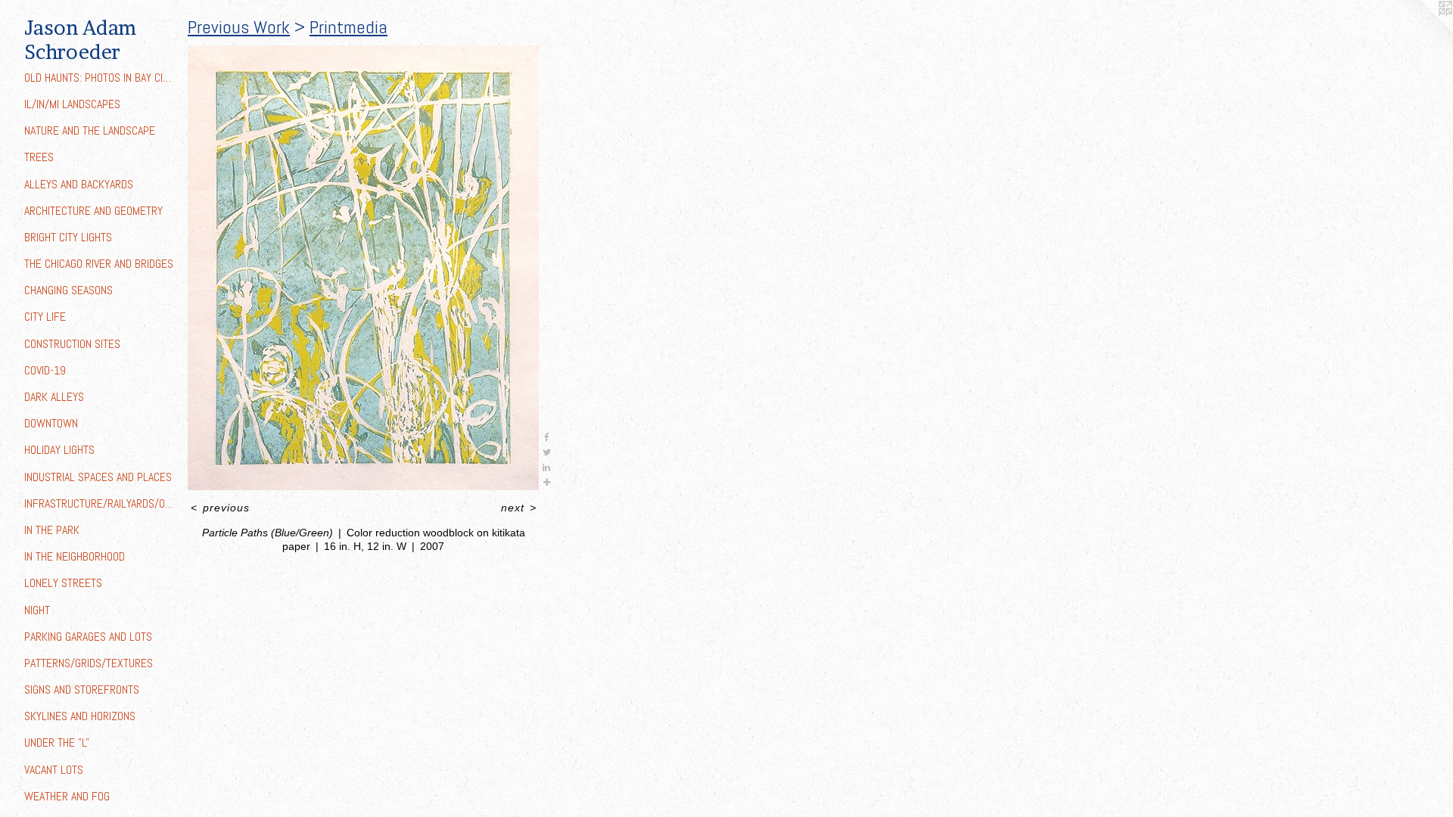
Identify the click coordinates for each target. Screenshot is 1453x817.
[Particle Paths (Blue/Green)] (363, 267)
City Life (45, 317)
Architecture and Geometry (93, 211)
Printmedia (348, 27)
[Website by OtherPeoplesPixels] (1422, 30)
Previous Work (239, 27)
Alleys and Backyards (78, 184)
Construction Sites (72, 344)
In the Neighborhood (74, 556)
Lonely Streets (63, 583)
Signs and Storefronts (81, 689)
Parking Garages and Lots (88, 637)
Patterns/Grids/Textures (88, 663)
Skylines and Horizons (79, 716)
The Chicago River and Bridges (98, 264)
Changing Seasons (68, 290)
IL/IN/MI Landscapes (72, 104)
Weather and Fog (67, 796)
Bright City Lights (68, 237)
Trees (39, 157)
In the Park (51, 530)
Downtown (51, 423)
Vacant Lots (53, 770)
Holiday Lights (59, 450)
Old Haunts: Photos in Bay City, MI (100, 77)
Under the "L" (56, 742)
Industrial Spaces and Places (98, 477)
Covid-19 (45, 370)
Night (37, 610)
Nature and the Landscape (89, 130)
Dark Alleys (54, 397)
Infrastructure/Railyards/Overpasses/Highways (100, 503)
